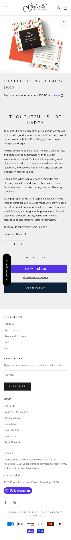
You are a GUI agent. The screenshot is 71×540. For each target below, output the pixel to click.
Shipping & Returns (15, 336)
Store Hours (11, 330)
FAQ (6, 342)
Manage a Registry (14, 418)
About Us (9, 324)
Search (7, 348)
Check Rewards (12, 442)
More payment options (35, 277)
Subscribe (17, 386)
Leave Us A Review (14, 430)
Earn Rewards (11, 436)
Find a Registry (12, 424)
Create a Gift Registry (16, 412)
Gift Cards (9, 406)
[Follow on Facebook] (5, 502)
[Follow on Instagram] (15, 502)
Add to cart (35, 257)
